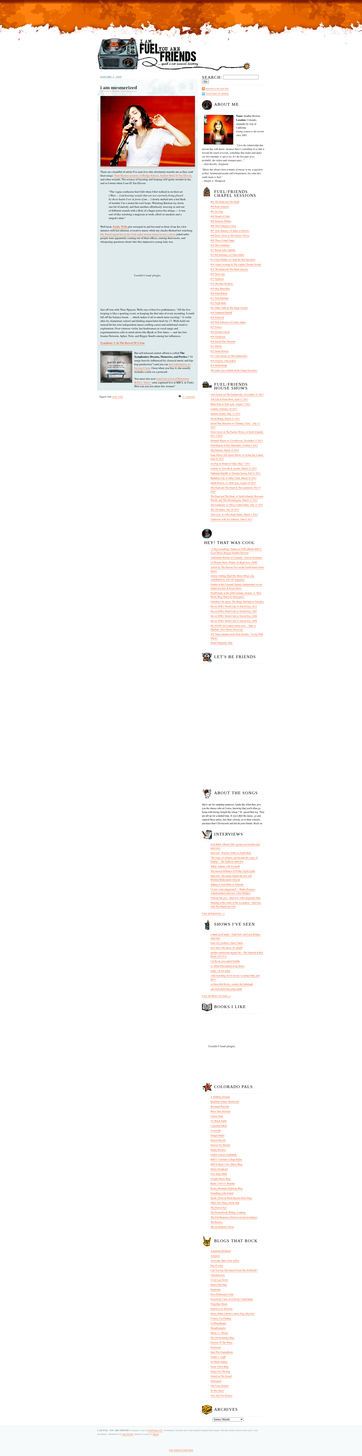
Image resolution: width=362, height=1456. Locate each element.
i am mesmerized (118, 87)
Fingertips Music (219, 1303)
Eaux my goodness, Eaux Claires (227, 942)
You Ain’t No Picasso (221, 1395)
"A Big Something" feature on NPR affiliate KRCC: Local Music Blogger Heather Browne (236, 550)
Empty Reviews (218, 1149)
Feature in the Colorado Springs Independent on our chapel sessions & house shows (236, 586)
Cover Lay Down (219, 1279)
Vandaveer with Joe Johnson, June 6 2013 (231, 519)
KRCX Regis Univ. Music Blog (226, 1164)
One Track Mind (219, 1173)
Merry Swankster (219, 1169)
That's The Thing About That (225, 1202)
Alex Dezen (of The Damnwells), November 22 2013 (237, 394)
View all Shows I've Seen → (216, 995)
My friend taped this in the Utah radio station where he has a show (137, 234)
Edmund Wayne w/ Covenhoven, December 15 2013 (237, 440)
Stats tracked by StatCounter (181, 1449)
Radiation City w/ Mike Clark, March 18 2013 (233, 478)
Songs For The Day (220, 1371)
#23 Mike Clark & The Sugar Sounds (229, 307)
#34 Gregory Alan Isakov (223, 360)
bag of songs (217, 1265)
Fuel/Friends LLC (155, 1430)
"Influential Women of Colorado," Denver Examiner (236, 557)
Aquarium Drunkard (221, 1250)
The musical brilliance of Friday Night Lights (233, 871)
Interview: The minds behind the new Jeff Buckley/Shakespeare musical (231, 877)
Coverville (216, 1130)
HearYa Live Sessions (222, 1308)
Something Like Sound (222, 1193)
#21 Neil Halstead (219, 298)
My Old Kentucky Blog (222, 1337)
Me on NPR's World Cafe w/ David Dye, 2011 (234, 606)
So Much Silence (219, 1361)
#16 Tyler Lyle (218, 274)
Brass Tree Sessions (220, 1111)
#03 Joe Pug (217, 211)
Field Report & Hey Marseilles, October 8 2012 (234, 445)
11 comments (188, 396)
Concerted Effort (219, 1125)
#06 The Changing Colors (223, 225)
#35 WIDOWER (219, 365)
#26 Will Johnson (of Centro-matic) (228, 322)
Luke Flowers (127, 1434)
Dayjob (156, 1434)
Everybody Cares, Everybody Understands (232, 1299)
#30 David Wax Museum (223, 341)
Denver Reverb (218, 1140)
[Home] (174, 71)
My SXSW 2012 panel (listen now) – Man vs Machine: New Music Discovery (233, 627)
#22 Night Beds (218, 302)
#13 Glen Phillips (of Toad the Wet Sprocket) (233, 259)
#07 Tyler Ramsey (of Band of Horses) (230, 230)
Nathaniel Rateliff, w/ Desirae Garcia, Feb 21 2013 (236, 473)
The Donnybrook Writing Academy (228, 1212)
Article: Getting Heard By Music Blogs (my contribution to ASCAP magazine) (232, 577)
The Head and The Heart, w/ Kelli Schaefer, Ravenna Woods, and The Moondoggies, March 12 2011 (237, 498)
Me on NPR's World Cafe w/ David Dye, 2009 (234, 620)
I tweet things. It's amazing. (217, 93)
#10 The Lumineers (220, 245)
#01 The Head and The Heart (225, 201)
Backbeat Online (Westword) (225, 1101)
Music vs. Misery (219, 1332)
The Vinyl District (220, 1385)
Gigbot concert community (224, 1154)
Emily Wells (120, 226)
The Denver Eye (219, 1207)
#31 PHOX (216, 346)
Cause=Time (217, 1116)
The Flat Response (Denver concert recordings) (234, 1217)
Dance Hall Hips (219, 1284)
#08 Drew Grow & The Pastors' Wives (230, 235)
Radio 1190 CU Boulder (223, 1183)
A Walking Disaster (220, 1096)
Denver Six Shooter (220, 1144)
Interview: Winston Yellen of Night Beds (231, 852)
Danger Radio (217, 1135)
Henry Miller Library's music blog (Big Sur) (233, 1313)
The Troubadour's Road (222, 1226)
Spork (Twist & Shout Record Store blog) (231, 1197)
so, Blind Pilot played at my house (227, 965)
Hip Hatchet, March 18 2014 (225, 450)
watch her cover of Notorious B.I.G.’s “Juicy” (161, 380)
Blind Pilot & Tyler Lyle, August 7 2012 (230, 404)
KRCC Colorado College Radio (226, 1159)
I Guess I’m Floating (221, 1318)
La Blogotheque (218, 1323)
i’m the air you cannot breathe (225, 961)
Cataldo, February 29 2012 (224, 408)
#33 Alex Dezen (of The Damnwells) (229, 355)
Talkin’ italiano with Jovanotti (225, 866)
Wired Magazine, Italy (222, 642)
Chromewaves (218, 1275)
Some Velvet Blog (220, 1366)
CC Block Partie (219, 1120)
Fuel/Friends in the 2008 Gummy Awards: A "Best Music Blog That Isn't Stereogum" (236, 594)
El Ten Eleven (183, 175)
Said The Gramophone (222, 1352)
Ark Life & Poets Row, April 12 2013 (229, 399)
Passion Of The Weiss (222, 1342)
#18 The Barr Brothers (222, 283)
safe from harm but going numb (226, 988)
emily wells (117, 396)
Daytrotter (216, 1289)
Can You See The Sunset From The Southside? (234, 1270)
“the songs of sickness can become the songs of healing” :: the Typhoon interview (234, 859)
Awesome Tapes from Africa (225, 1260)
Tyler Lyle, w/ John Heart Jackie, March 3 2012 (234, 514)
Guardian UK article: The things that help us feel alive (237, 601)
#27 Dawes (216, 327)
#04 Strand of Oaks (220, 216)
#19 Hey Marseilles (220, 288)
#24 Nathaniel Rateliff (221, 312)
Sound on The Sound (221, 1376)
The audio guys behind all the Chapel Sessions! (234, 370)
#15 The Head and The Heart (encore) (229, 269)
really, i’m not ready (220, 970)
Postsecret (216, 1347)
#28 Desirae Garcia (220, 331)
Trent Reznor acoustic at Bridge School (136, 175)
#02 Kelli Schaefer (220, 206)
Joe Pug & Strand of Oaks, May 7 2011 (230, 463)
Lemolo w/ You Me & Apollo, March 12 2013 (234, 468)
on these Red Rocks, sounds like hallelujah (232, 984)
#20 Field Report (219, 293)
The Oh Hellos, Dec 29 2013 (225, 509)
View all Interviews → (213, 913)
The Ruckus (216, 1222)
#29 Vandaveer (218, 336)
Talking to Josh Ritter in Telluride (227, 884)
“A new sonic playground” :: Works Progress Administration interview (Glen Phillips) (233, 891)
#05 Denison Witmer (221, 221)
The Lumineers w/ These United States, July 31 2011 (237, 504)
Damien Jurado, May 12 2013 (225, 413)
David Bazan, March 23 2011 (225, 418)
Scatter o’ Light (218, 1356)
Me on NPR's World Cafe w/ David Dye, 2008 (234, 616)
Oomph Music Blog (220, 1178)
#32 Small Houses (220, 351)
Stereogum (216, 1380)
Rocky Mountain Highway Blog (227, 1188)
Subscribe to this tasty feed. (217, 88)
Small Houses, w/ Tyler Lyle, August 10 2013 (233, 482)
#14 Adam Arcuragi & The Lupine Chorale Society (236, 264)
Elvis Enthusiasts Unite (222, 1294)
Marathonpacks (218, 1328)
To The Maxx (217, 1390)
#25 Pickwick (217, 317)
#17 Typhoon (217, 278)
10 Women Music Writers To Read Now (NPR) (234, 562)
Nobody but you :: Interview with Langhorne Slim (235, 897)
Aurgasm (215, 1255)
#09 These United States (223, 240)
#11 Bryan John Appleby (223, 249)
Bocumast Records (220, 1106)
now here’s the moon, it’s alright (226, 947)
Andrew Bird (167, 175)
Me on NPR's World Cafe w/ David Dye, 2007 (234, 611)
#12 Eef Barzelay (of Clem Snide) (227, 254)
